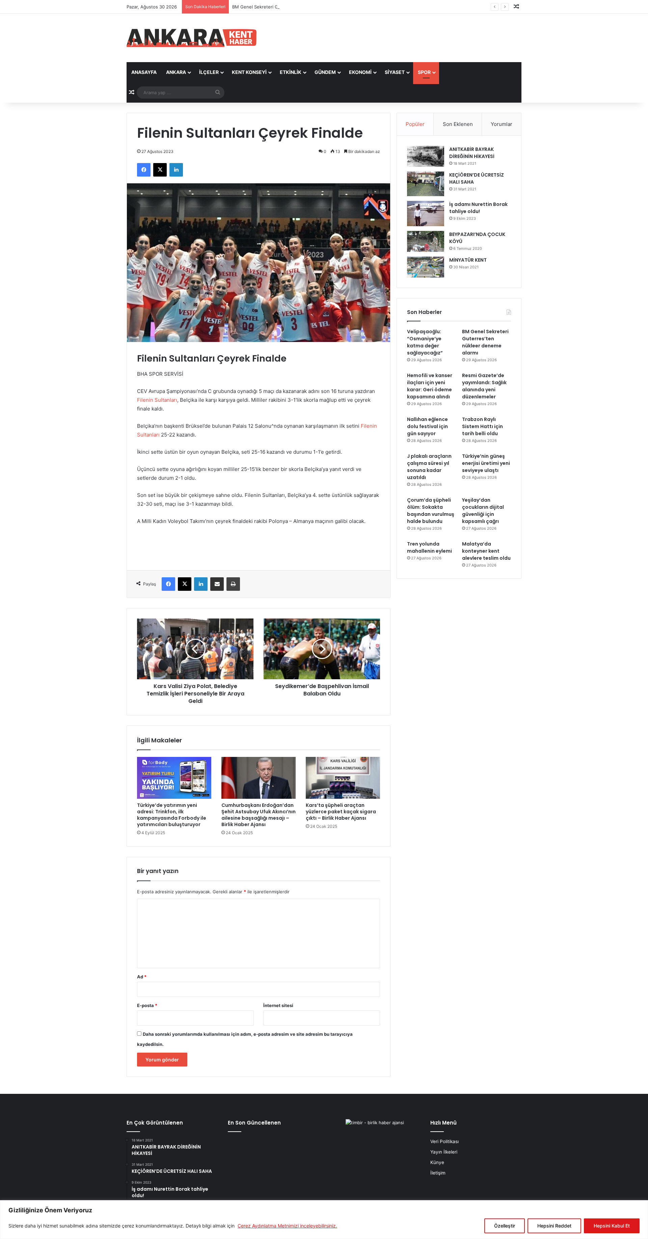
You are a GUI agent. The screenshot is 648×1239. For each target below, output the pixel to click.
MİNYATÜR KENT (468, 260)
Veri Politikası (444, 1141)
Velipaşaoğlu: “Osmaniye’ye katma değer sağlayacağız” (425, 342)
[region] (324, 1219)
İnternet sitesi (278, 1005)
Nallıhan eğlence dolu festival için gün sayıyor (427, 426)
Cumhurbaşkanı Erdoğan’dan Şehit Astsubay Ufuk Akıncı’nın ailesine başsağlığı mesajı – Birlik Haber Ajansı (258, 815)
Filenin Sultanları (157, 400)
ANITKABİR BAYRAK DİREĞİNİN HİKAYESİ (471, 153)
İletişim (438, 1173)
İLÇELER (209, 72)
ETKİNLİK (290, 72)
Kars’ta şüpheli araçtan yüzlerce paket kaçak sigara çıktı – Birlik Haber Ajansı (341, 811)
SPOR (424, 72)
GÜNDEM (325, 72)
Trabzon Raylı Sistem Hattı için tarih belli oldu (482, 426)
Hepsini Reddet (554, 1226)
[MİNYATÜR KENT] (425, 267)
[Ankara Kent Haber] (191, 38)
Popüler (415, 124)
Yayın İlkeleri (443, 1152)
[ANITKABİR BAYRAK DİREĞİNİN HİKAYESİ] (425, 156)
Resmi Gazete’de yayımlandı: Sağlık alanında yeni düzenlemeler (484, 386)
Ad (141, 976)
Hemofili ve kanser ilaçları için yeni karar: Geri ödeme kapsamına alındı (429, 386)
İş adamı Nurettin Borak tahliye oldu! (478, 208)
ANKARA (176, 72)
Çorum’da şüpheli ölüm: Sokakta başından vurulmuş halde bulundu (430, 511)
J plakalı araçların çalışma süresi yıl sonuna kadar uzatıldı (429, 467)
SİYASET (395, 72)
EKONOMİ (360, 72)
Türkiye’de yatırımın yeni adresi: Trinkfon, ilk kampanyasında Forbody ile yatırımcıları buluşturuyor (171, 815)
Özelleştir (504, 1226)
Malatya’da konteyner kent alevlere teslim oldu (486, 551)
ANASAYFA (144, 72)
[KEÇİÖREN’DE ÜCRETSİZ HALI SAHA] (425, 184)
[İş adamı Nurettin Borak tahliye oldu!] (425, 213)
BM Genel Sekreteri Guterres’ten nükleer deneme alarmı (291, 6)
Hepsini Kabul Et (612, 1226)
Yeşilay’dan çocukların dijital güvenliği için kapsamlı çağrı (483, 511)
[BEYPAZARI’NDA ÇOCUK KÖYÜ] (425, 241)
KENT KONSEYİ (249, 72)
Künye (437, 1162)
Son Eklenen (458, 124)
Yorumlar (501, 124)
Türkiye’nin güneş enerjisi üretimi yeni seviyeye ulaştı (486, 463)
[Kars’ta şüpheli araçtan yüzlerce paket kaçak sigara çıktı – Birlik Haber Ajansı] (343, 778)
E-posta (147, 1005)
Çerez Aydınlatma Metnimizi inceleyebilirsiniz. (287, 1226)
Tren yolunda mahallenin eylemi (429, 547)
